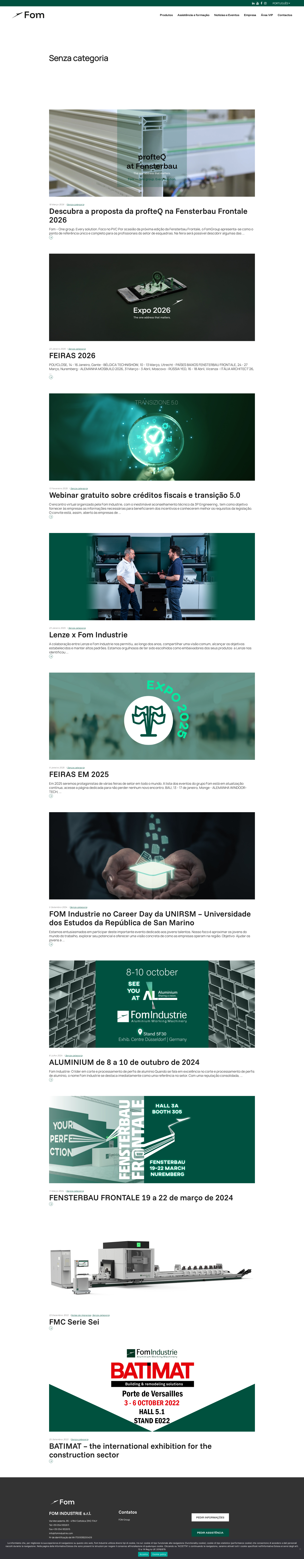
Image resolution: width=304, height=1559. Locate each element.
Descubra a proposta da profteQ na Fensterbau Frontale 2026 (148, 215)
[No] (300, 1549)
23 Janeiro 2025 (57, 628)
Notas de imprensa (81, 1315)
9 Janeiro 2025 (57, 767)
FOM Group (124, 1519)
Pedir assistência (210, 1532)
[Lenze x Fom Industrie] (152, 576)
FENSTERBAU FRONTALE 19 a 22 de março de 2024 (141, 1197)
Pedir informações (210, 1517)
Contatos (128, 1512)
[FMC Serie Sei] (152, 1263)
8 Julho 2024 (56, 1055)
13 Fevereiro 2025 (58, 488)
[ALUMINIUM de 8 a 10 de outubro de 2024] (152, 1004)
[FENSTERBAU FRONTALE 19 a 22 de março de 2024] (152, 1139)
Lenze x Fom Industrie (88, 634)
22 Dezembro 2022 (58, 1315)
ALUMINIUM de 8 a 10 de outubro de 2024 (124, 1062)
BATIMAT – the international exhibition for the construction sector (130, 1450)
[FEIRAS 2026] (152, 297)
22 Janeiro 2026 (57, 348)
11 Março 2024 (56, 1191)
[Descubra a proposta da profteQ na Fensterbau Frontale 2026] (152, 153)
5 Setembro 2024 (58, 907)
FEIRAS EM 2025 (79, 774)
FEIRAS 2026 (72, 355)
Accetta (144, 1554)
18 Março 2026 (56, 204)
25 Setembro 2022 (58, 1439)
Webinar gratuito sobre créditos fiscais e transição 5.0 (144, 495)
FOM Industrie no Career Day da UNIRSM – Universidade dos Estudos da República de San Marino (150, 918)
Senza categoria (75, 204)
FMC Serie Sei (74, 1322)
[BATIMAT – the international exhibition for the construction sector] (152, 1388)
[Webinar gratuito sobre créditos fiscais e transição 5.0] (152, 437)
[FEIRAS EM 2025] (152, 716)
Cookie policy (159, 1554)
